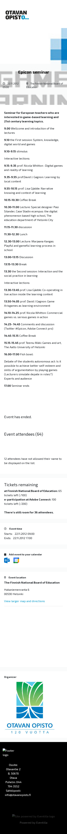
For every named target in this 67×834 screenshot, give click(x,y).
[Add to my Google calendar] (16, 560)
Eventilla (41, 822)
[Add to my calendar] (7, 560)
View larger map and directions (24, 601)
